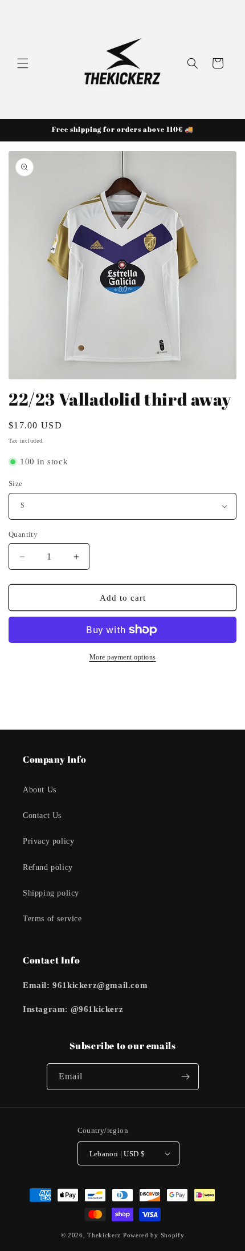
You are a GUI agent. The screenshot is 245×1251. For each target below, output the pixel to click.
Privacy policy (48, 841)
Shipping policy (51, 893)
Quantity (23, 534)
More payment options (122, 657)
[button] (22, 63)
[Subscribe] (185, 1076)
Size (16, 483)
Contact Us (42, 815)
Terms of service (52, 918)
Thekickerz (104, 1235)
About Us (39, 790)
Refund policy (48, 867)
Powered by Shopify (154, 1235)
